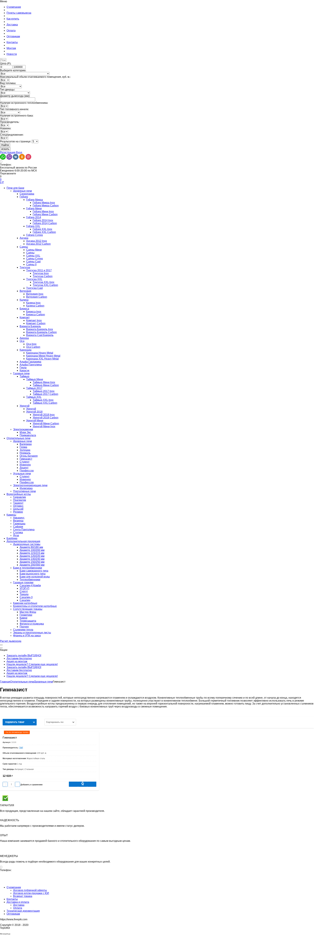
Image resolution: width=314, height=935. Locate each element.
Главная (5, 681)
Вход (19, 152)
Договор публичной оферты (30, 890)
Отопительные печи (22, 681)
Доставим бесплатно (19, 658)
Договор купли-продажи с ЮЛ (31, 893)
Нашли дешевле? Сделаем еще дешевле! (32, 664)
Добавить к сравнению (31, 785)
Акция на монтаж (17, 661)
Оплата (17, 908)
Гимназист (10, 737)
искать (5, 149)
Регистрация (7, 152)
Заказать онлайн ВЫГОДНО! (24, 655)
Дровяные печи (43, 681)
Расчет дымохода (10, 641)
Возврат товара (22, 896)
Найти (5, 145)
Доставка (18, 905)
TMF (21, 748)
